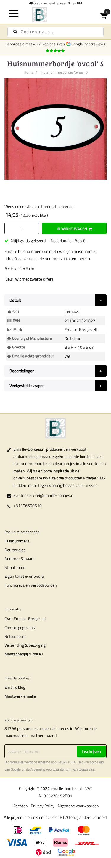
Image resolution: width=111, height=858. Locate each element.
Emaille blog (14, 687)
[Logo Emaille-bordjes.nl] (55, 14)
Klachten (20, 806)
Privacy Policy (42, 806)
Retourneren (15, 636)
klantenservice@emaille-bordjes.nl (43, 495)
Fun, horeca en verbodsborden (30, 585)
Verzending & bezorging (25, 645)
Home (29, 72)
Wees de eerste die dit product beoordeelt (40, 206)
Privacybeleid (94, 762)
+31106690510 (27, 505)
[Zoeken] (15, 31)
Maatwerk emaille (20, 696)
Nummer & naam (19, 558)
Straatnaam (14, 567)
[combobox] (55, 31)
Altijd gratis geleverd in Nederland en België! (48, 241)
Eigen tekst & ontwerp (24, 576)
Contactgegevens (19, 627)
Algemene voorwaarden (47, 769)
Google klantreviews (89, 44)
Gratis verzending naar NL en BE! (57, 3)
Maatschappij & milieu (23, 654)
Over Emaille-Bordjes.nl (25, 618)
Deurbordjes (14, 550)
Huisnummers (16, 541)
